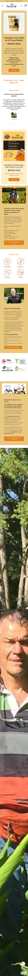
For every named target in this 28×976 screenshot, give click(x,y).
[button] (23, 964)
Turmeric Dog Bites (15, 106)
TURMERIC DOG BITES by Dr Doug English (14, 39)
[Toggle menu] (1, 5)
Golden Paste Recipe (9, 316)
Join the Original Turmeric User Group (14, 438)
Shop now (14, 70)
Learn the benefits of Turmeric (14, 242)
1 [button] (12, 123)
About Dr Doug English (13, 347)
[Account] (21, 5)
